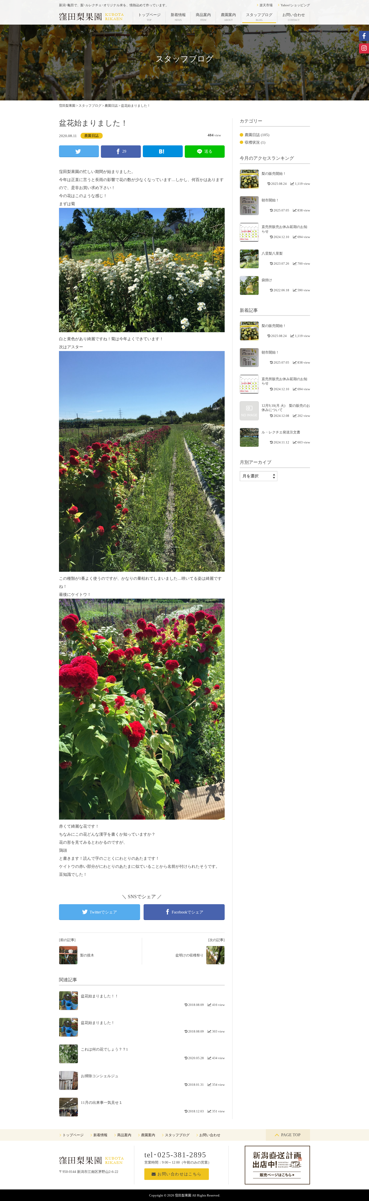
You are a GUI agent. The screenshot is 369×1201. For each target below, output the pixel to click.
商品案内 (203, 17)
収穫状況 (252, 142)
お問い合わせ (293, 17)
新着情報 (178, 17)
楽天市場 (266, 5)
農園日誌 (91, 136)
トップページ (149, 17)
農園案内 (228, 17)
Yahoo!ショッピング (295, 5)
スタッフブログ (259, 17)
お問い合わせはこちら (179, 1174)
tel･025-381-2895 (175, 1155)
